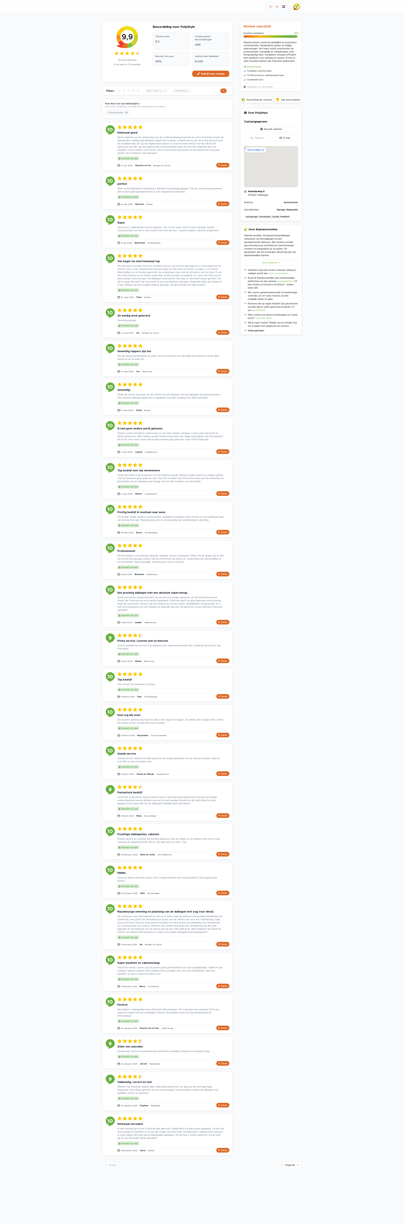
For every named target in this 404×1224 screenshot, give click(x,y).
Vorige (112, 1165)
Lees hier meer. (263, 318)
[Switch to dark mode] (276, 6)
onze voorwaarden (278, 273)
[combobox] (156, 91)
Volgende (290, 1165)
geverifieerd (258, 310)
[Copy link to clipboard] (270, 6)
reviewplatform (285, 281)
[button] (271, 330)
